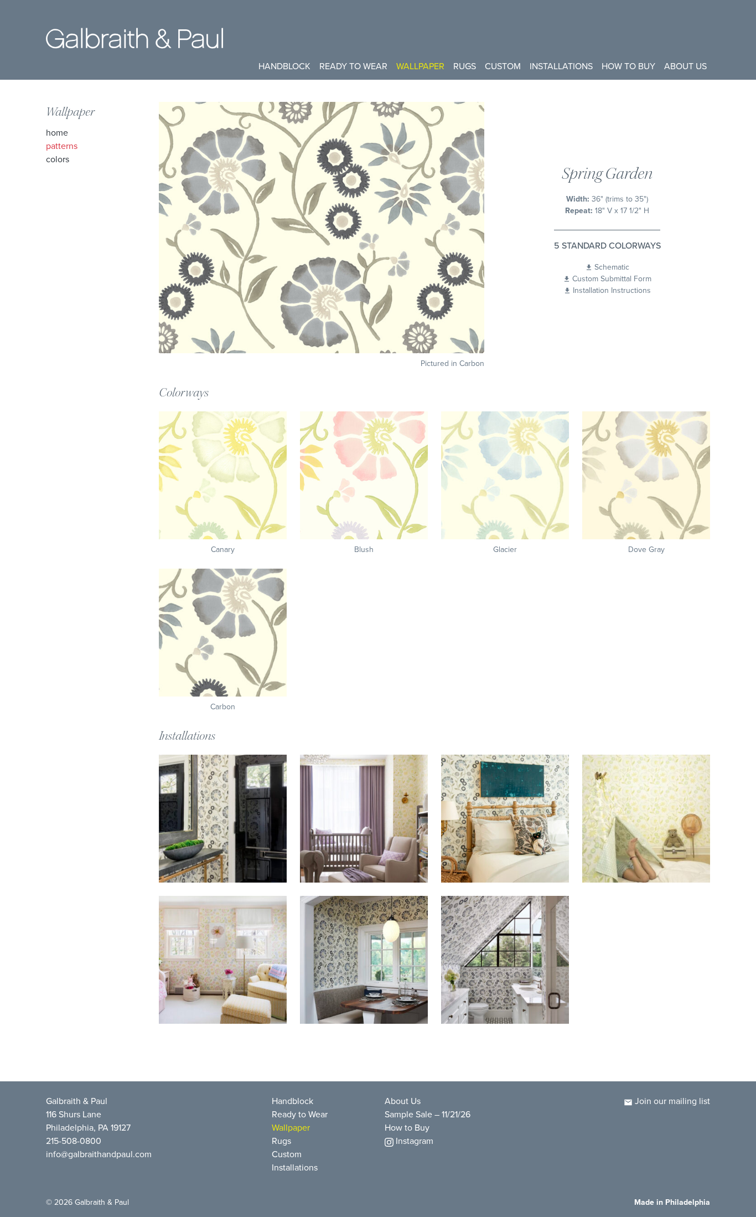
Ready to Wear (353, 66)
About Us (685, 66)
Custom (503, 66)
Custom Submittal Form (611, 279)
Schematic (611, 267)
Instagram (413, 1141)
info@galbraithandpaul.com (99, 1154)
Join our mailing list (671, 1101)
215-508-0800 (73, 1141)
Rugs (464, 66)
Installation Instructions (612, 290)
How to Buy (628, 66)
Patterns (61, 146)
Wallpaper (420, 66)
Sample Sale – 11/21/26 (427, 1114)
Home (57, 132)
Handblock (284, 66)
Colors (57, 159)
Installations (561, 66)
